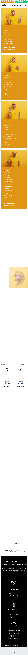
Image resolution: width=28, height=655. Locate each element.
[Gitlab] (15, 543)
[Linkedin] (19, 543)
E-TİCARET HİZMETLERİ (8, 96)
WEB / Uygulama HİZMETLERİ (9, 49)
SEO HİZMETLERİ (7, 144)
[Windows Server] (7, 382)
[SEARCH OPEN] (23, 5)
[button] (14, 551)
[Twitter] (18, 543)
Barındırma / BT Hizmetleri (9, 205)
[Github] (16, 543)
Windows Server (7, 386)
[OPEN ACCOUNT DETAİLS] (10, 5)
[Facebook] (20, 543)
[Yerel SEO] (20, 370)
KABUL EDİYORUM (14, 652)
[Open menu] (26, 5)
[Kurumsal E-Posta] (7, 370)
